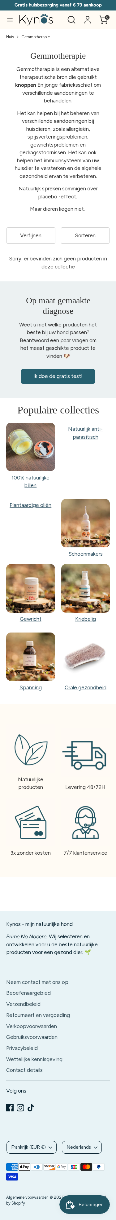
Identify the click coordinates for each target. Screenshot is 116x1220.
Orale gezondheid (85, 687)
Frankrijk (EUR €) (28, 1147)
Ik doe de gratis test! (58, 376)
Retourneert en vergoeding (38, 1015)
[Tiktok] (31, 1107)
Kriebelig (85, 619)
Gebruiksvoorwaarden (32, 1037)
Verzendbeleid (23, 1004)
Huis (10, 37)
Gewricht (30, 619)
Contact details (24, 1070)
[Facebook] (10, 1107)
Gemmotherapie (35, 37)
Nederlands (79, 1147)
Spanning (30, 687)
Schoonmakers (85, 554)
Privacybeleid (22, 1048)
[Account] (87, 17)
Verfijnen (30, 235)
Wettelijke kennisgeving (34, 1059)
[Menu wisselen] (10, 20)
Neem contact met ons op (37, 982)
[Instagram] (20, 1107)
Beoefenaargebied (28, 993)
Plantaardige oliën (30, 505)
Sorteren (85, 235)
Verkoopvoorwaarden (31, 1026)
